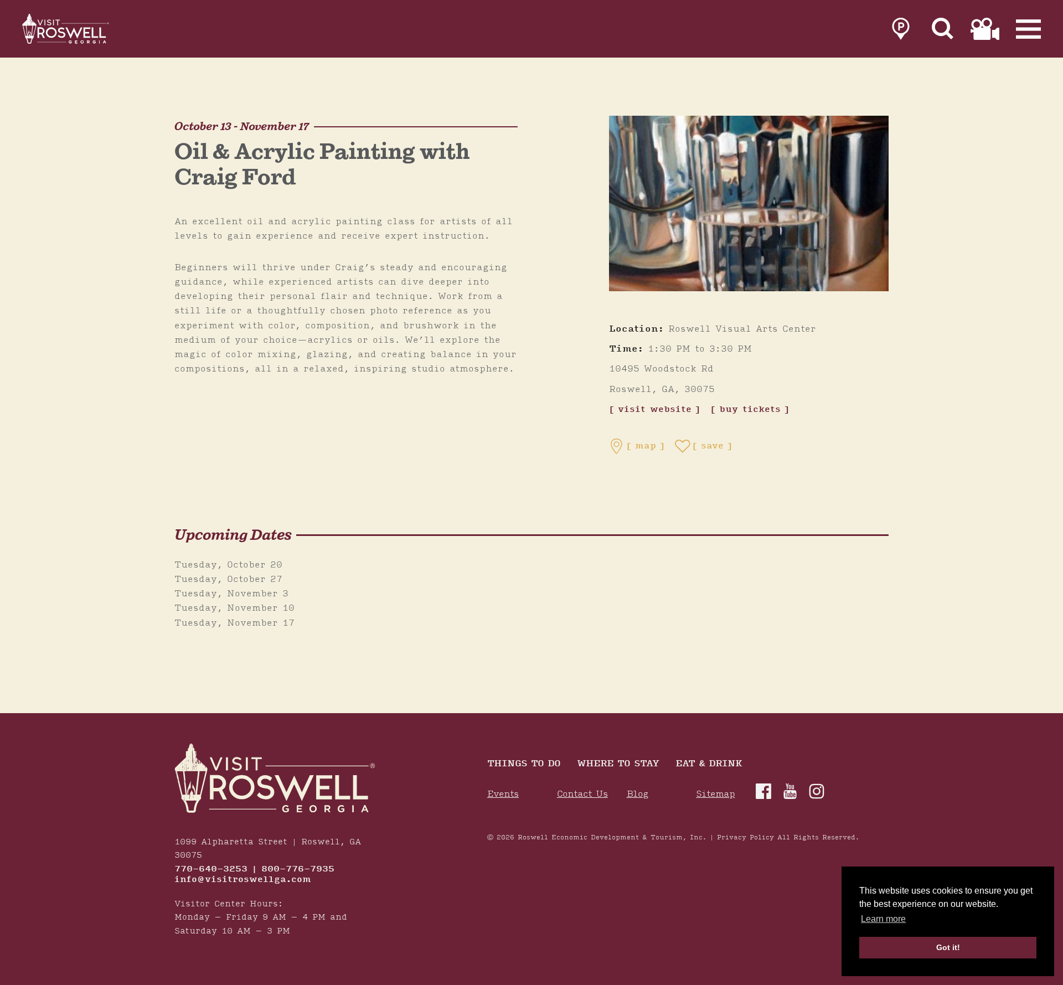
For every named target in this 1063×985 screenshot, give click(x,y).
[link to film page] (985, 29)
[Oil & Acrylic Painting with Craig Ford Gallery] (749, 203)
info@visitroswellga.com (242, 880)
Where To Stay (618, 764)
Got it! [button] (948, 947)
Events (503, 794)
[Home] (66, 28)
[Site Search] (943, 29)
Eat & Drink (708, 764)
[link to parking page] (900, 29)
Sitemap (715, 794)
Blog (637, 794)
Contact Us (582, 794)
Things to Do (523, 764)
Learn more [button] (883, 919)
